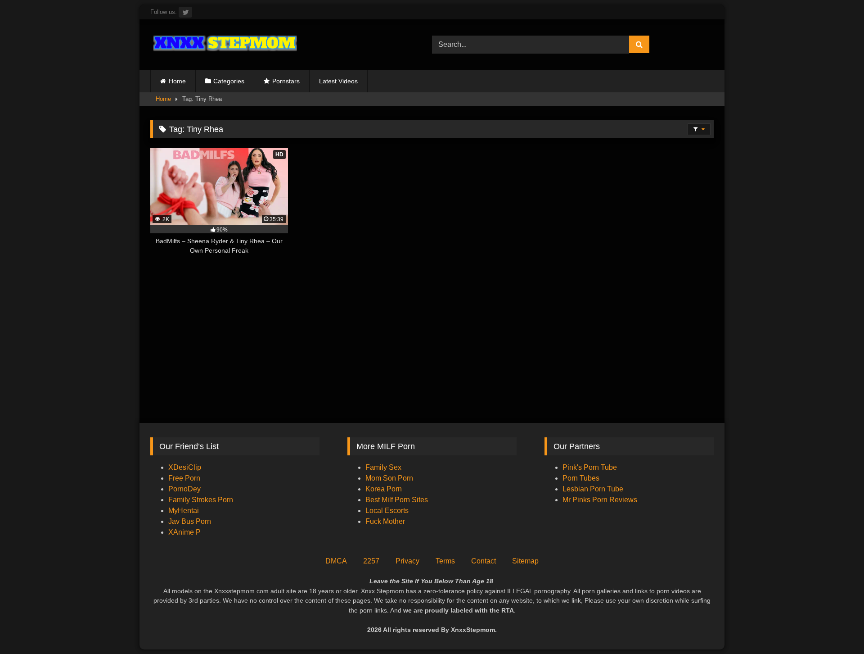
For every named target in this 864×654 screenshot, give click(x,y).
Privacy (407, 561)
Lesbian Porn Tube (592, 489)
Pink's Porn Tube (589, 467)
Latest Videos (338, 81)
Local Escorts (387, 510)
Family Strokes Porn (200, 500)
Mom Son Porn (389, 478)
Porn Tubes (580, 478)
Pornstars (286, 81)
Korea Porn (383, 489)
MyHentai (183, 510)
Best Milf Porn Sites (396, 500)
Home (177, 81)
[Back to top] (836, 627)
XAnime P (184, 532)
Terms (445, 561)
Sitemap (525, 561)
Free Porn (184, 478)
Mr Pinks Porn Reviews (600, 500)
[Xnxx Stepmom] (223, 44)
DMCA (336, 561)
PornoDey (184, 489)
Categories (228, 81)
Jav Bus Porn (189, 521)
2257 (371, 561)
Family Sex (383, 467)
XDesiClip (184, 467)
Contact (483, 561)
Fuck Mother (385, 521)
